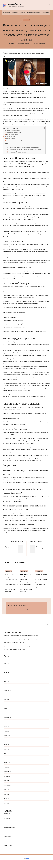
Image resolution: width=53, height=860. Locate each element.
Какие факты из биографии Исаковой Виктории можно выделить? (24, 147)
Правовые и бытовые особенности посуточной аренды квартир (19, 646)
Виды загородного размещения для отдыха (14, 642)
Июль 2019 (6, 803)
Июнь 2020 (6, 794)
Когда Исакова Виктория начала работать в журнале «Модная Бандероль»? (26, 149)
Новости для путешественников (11, 831)
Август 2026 (7, 659)
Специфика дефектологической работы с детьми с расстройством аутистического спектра (26, 639)
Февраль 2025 (7, 717)
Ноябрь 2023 (7, 767)
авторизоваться (33, 609)
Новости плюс (7, 836)
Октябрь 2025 (7, 690)
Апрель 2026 (7, 677)
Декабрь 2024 (7, 726)
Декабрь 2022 (7, 785)
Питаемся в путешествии (10, 840)
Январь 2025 (7, 722)
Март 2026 (6, 681)
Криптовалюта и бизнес (9, 827)
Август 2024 (7, 735)
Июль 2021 (6, 789)
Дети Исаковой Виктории (11, 136)
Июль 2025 (6, 695)
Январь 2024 (7, 762)
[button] (42, 128)
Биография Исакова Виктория (12, 130)
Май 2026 (6, 672)
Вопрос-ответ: (8, 145)
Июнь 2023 (6, 780)
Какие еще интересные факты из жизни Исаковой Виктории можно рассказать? (27, 151)
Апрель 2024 (7, 749)
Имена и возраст (11, 138)
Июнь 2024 (6, 740)
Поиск (5, 622)
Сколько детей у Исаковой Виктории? (18, 152)
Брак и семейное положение (14, 144)
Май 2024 (6, 744)
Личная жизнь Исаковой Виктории (14, 142)
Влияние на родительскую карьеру (15, 140)
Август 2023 (7, 776)
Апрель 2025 (7, 708)
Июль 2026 (6, 663)
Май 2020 (6, 798)
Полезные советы (8, 845)
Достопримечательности (10, 822)
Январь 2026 (7, 686)
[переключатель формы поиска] (49, 5)
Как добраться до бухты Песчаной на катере (14, 649)
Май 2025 (6, 704)
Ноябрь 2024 (7, 731)
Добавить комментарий (39, 44)
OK (27, 858)
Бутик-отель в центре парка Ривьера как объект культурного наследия (21, 635)
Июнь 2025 (6, 699)
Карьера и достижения (12, 134)
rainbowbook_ (12, 43)
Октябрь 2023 (7, 771)
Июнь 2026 (6, 668)
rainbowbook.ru (14, 4)
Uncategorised (26, 19)
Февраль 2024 (7, 758)
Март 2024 (6, 753)
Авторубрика (7, 818)
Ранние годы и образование (14, 132)
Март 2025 (6, 713)
